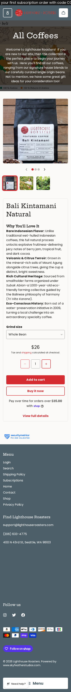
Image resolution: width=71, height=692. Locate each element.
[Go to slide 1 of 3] (10, 183)
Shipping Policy (14, 474)
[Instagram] (4, 615)
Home (7, 486)
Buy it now (35, 391)
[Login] (7, 12)
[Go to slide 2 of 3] (26, 183)
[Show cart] (63, 12)
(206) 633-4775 (15, 534)
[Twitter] (14, 615)
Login (7, 462)
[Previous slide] (26, 169)
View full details (35, 416)
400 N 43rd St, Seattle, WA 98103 (27, 542)
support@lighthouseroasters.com (28, 525)
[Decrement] (25, 363)
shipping (26, 352)
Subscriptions (13, 480)
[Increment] (46, 363)
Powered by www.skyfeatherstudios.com (29, 663)
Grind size (14, 327)
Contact (9, 492)
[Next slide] (44, 169)
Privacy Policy (13, 504)
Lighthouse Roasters (26, 661)
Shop (7, 498)
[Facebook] (23, 615)
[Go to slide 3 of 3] (43, 183)
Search (8, 468)
